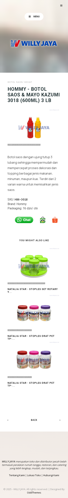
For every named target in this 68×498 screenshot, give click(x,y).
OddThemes (34, 492)
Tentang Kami (17, 475)
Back (34, 420)
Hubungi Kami (51, 475)
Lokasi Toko (34, 475)
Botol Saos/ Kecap (20, 82)
